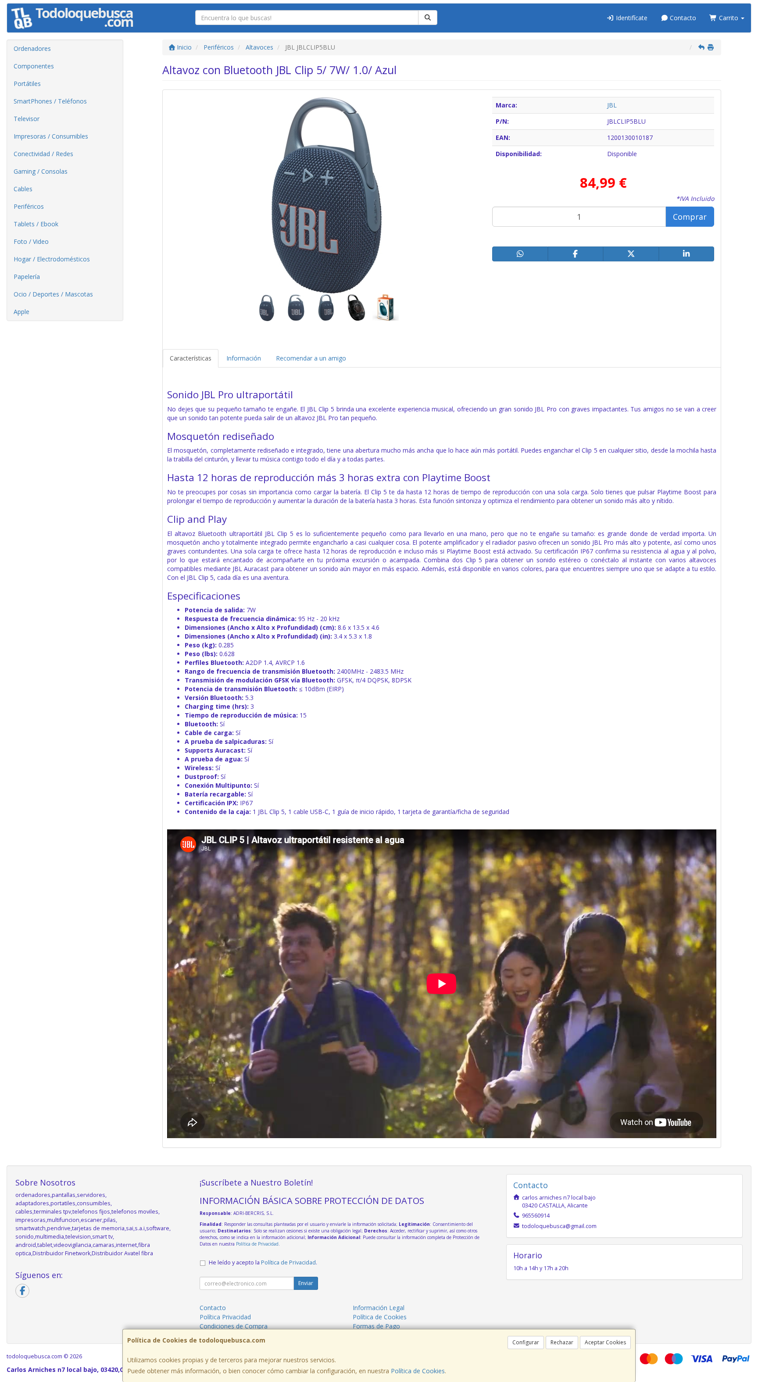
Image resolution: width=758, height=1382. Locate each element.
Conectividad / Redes (43, 154)
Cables (23, 189)
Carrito (728, 18)
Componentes (34, 66)
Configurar (525, 1342)
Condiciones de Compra (234, 1326)
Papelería (27, 276)
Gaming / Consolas (41, 171)
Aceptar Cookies (605, 1342)
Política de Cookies (418, 1371)
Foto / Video (31, 241)
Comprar (690, 216)
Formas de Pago (376, 1326)
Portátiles (27, 83)
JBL (612, 105)
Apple (21, 311)
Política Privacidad (225, 1317)
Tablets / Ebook (36, 224)
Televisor (26, 118)
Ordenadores (32, 48)
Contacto (682, 18)
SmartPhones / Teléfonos (50, 101)
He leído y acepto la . (263, 1262)
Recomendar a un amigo (311, 358)
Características (190, 358)
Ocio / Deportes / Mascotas (53, 294)
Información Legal (378, 1307)
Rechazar (562, 1342)
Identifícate (630, 18)
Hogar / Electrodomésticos (52, 259)
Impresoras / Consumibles (51, 136)
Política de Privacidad (257, 1244)
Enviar (305, 1283)
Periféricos (29, 206)
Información (243, 358)
